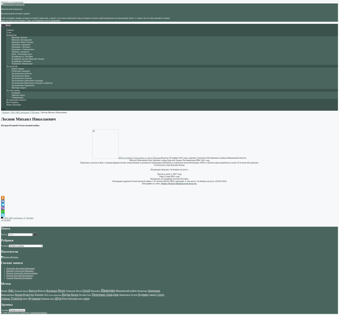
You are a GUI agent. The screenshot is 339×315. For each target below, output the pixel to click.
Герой (86, 290)
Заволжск (95, 290)
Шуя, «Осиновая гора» (22, 54)
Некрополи (11, 35)
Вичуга (33, 290)
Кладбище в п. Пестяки (22, 56)
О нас (9, 32)
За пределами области (16, 100)
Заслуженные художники (23, 85)
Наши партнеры (13, 105)
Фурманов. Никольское (22, 63)
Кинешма (154, 290)
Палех (74, 294)
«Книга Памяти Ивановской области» (178, 183)
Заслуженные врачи (21, 76)
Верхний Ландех (21, 291)
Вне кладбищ (12, 102)
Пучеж (134, 294)
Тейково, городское (20, 52)
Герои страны (18, 69)
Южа (64, 298)
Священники (17, 97)
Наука (66, 294)
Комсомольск (8, 294)
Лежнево (39, 294)
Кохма (19, 294)
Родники (143, 294)
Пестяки (35, 112)
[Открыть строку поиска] (3, 109)
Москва (51, 295)
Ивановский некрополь (11, 9)
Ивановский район (126, 290)
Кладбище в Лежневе (21, 61)
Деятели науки (18, 95)
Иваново (108, 290)
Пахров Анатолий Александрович (21, 273)
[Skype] (169, 215)
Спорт (160, 294)
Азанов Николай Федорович (19, 278)
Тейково (5, 298)
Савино (152, 294)
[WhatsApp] (169, 211)
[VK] (169, 201)
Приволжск (124, 295)
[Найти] (35, 234)
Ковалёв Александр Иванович (20, 271)
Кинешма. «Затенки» (21, 47)
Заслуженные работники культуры (27, 80)
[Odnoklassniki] (169, 197)
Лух (46, 294)
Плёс (89, 295)
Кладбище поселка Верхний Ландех (28, 59)
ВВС (11, 290)
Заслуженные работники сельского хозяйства (32, 83)
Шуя (58, 298)
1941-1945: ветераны (19, 112)
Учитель (17, 298)
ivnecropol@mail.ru (38, 313)
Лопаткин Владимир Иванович (20, 268)
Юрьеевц (73, 298)
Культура (28, 294)
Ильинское (142, 291)
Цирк (52, 299)
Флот (25, 298)
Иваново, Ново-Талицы (22, 42)
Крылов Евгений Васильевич (19, 275)
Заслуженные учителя (22, 78)
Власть (42, 290)
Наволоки (57, 295)
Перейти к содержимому (12, 2)
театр (86, 298)
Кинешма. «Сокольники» (23, 49)
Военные (51, 290)
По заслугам (11, 66)
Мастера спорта (19, 88)
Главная (10, 30)
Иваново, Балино (19, 37)
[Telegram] (169, 204)
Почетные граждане (21, 71)
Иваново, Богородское (22, 40)
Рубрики (5, 246)
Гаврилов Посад (74, 290)
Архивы (4, 310)
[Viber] (169, 208)
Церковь (45, 298)
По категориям (13, 90)
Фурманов (34, 298)
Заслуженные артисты (22, 73)
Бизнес (4, 290)
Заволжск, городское (21, 44)
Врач (61, 290)
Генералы (16, 93)
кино (80, 298)
